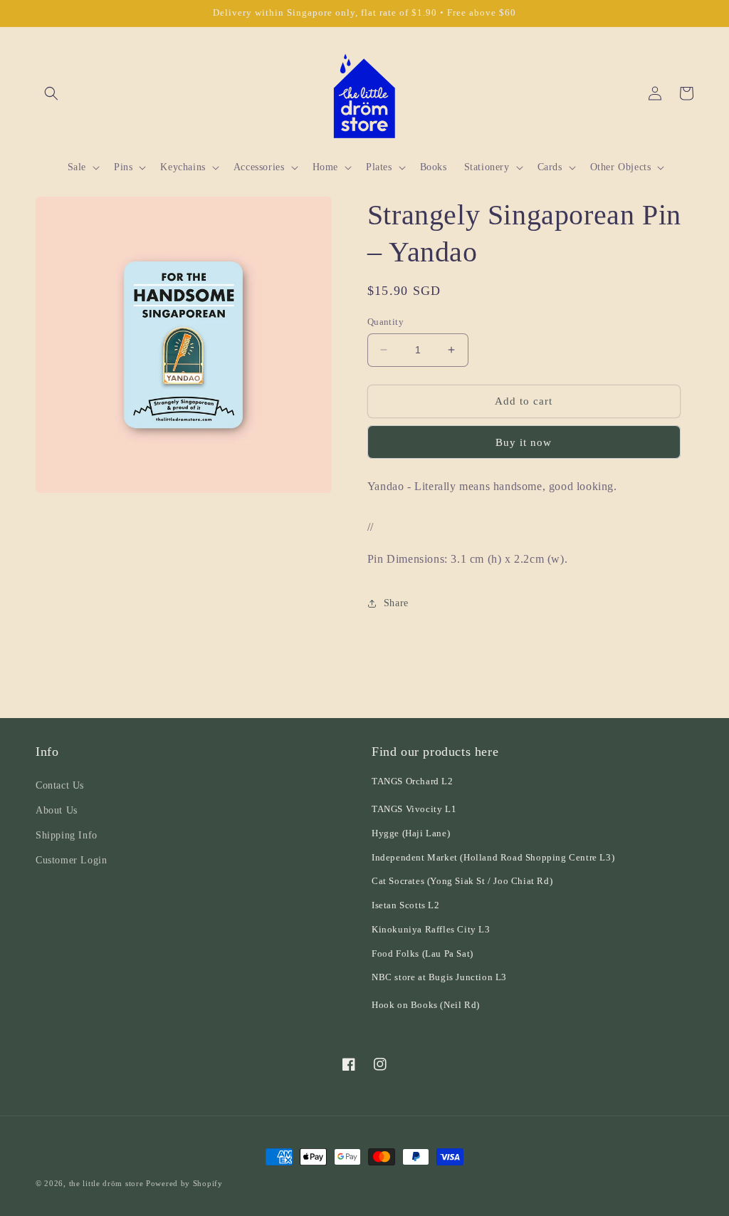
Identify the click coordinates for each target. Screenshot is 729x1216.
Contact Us (60, 785)
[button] (51, 93)
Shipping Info (67, 835)
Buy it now (523, 442)
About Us (57, 810)
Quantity (385, 321)
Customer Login (71, 860)
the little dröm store (106, 1183)
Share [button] (396, 603)
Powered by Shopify (184, 1183)
